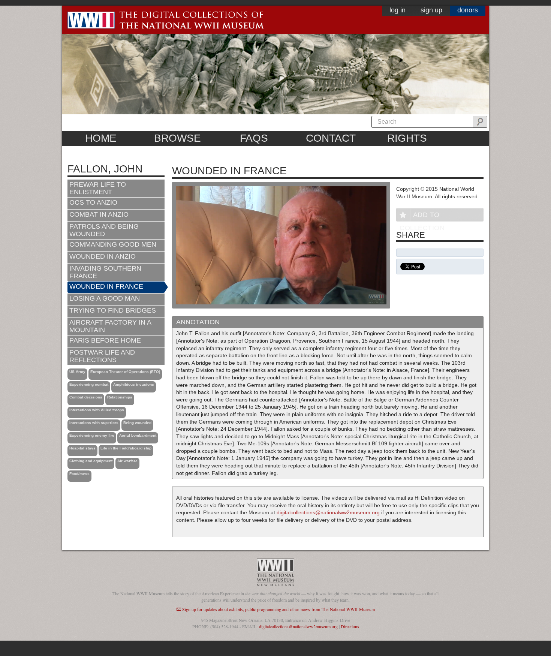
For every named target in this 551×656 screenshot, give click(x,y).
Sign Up (431, 10)
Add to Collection (422, 216)
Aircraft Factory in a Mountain (110, 326)
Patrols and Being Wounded (104, 230)
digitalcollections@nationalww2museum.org (328, 512)
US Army (77, 372)
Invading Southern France (105, 272)
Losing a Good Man (104, 298)
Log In (397, 10)
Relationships (119, 397)
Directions (350, 626)
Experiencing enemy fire (91, 435)
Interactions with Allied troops (96, 410)
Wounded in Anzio (102, 256)
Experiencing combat (88, 384)
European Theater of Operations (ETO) (125, 372)
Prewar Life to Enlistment (97, 188)
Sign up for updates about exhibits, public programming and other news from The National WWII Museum (278, 609)
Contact (331, 138)
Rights (407, 138)
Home (101, 138)
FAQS (254, 138)
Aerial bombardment (137, 435)
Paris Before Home (105, 340)
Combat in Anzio (99, 214)
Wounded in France (106, 286)
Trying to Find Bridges (112, 310)
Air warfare (127, 461)
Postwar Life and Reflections (102, 356)
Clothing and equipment (90, 461)
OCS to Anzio (93, 202)
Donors (467, 10)
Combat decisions (85, 397)
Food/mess (79, 474)
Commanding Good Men (112, 244)
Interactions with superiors (93, 423)
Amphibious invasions (133, 384)
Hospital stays (82, 448)
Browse (177, 138)
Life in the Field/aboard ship (125, 448)
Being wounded (137, 423)
